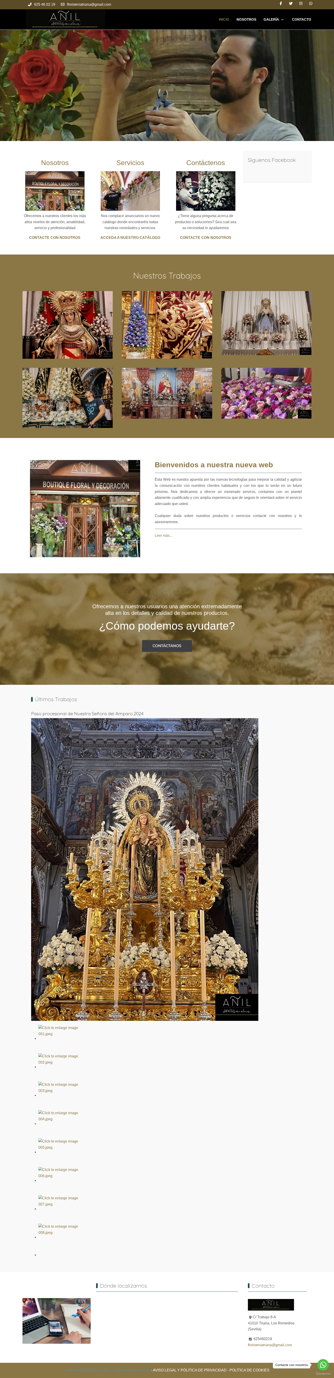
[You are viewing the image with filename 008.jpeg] (58, 1237)
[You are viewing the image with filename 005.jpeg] (58, 1152)
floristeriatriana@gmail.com (89, 4)
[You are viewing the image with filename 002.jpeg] (58, 1067)
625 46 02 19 (44, 4)
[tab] (159, 131)
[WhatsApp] (311, 3)
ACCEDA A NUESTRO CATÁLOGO (130, 238)
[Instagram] (301, 3)
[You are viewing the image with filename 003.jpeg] (58, 1095)
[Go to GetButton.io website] (323, 1373)
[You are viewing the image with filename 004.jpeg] (58, 1124)
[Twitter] (291, 3)
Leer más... (163, 535)
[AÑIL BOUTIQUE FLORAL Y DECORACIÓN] (65, 19)
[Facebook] (281, 3)
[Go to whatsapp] (323, 1365)
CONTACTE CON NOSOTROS (54, 238)
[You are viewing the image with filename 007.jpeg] (58, 1209)
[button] (67, 325)
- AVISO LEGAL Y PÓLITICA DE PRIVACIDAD (189, 1370)
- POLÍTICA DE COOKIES (248, 1370)
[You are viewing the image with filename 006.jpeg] (58, 1180)
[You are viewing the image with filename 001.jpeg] (58, 1038)
